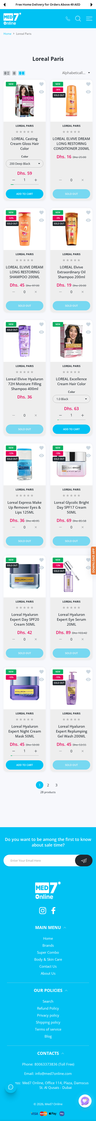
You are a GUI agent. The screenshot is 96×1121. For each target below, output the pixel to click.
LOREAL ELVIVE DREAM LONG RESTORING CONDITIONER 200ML (71, 143)
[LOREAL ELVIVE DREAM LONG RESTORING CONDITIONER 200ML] (71, 100)
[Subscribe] (84, 860)
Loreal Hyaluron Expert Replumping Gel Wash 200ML (71, 731)
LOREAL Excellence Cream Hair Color (71, 381)
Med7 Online (53, 1104)
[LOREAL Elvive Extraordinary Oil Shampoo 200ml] (71, 229)
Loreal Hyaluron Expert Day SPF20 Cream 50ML (24, 619)
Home (7, 34)
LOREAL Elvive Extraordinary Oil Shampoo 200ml (71, 272)
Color (24, 156)
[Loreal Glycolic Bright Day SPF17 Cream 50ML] (71, 464)
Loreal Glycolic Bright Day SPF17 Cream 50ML (71, 507)
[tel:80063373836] (67, 18)
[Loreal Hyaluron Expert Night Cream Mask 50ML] (24, 688)
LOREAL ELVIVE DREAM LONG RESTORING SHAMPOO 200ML (24, 272)
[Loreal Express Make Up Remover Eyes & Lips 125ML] (24, 464)
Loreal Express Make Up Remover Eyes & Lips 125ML (24, 507)
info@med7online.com (53, 1073)
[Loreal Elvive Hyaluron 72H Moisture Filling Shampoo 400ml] (24, 341)
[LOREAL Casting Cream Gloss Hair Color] (24, 100)
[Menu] (89, 18)
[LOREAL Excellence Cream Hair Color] (71, 341)
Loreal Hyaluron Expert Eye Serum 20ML (71, 619)
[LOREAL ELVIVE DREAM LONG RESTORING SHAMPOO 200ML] (24, 229)
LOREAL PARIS (25, 125)
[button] (4, 5)
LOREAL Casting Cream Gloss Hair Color (24, 143)
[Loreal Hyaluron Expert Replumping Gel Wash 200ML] (71, 688)
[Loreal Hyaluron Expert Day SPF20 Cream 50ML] (24, 576)
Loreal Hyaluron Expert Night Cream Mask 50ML (24, 731)
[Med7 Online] (12, 19)
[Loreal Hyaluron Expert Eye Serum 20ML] (71, 576)
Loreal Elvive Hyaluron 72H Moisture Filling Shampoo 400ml (24, 384)
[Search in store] (78, 18)
